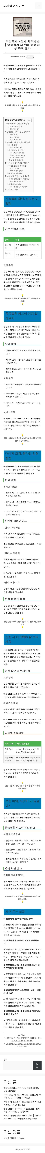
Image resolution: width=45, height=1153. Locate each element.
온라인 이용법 (18, 148)
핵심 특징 (16, 129)
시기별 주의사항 (16, 173)
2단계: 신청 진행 (20, 155)
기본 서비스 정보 (16, 126)
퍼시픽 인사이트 (13, 6)
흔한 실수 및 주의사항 (18, 166)
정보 (23, 1035)
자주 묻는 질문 (12, 189)
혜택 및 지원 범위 (19, 182)
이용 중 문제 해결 (17, 160)
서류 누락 (16, 168)
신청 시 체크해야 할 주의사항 (18, 163)
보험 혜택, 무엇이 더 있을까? (18, 176)
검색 (5, 1059)
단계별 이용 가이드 (18, 150)
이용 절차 (13, 145)
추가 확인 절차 (16, 184)
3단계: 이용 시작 (20, 157)
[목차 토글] (28, 120)
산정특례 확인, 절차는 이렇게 (17, 123)
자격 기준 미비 (18, 171)
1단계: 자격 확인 (19, 153)
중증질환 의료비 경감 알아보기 (18, 132)
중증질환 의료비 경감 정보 (20, 179)
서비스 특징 (17, 139)
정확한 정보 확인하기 (20, 187)
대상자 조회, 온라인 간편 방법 (18, 142)
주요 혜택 (13, 134)
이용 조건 (16, 137)
